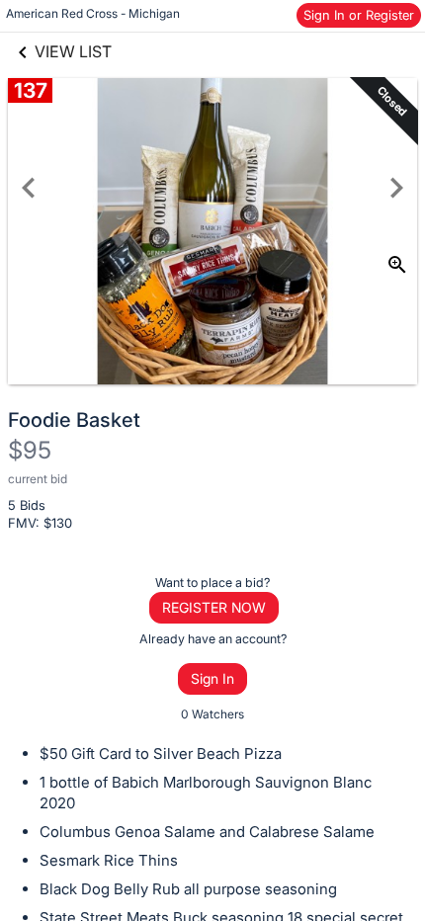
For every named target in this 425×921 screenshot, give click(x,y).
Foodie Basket (74, 420)
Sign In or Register (358, 15)
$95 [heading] (29, 450)
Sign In (212, 678)
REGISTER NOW (214, 607)
